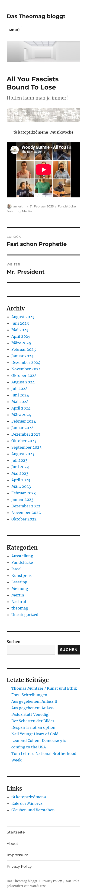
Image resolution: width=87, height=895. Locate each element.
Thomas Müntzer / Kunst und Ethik (44, 688)
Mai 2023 (19, 473)
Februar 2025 (23, 349)
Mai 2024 (20, 401)
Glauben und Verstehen (33, 810)
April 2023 (20, 480)
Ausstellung (22, 556)
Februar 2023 (23, 493)
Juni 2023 (20, 467)
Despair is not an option (33, 727)
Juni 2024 (20, 395)
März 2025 (21, 343)
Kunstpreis (21, 575)
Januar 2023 (22, 499)
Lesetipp (19, 582)
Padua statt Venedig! (30, 714)
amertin (19, 206)
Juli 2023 (19, 460)
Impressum (17, 855)
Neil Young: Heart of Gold (34, 734)
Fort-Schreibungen (29, 694)
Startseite (16, 832)
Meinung (14, 211)
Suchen (13, 641)
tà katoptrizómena (28, 797)
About (12, 843)
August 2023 (22, 453)
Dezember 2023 (25, 434)
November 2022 (26, 512)
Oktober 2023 (23, 440)
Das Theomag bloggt (36, 16)
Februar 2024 (23, 421)
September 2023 (26, 447)
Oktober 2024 (24, 375)
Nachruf (18, 601)
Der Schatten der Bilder (32, 721)
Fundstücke (67, 206)
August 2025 (23, 316)
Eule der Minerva (26, 803)
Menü (14, 30)
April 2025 (20, 336)
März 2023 (21, 486)
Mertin (27, 211)
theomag (19, 608)
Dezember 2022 (25, 506)
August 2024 (23, 382)
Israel (16, 569)
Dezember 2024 (25, 362)
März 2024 (21, 414)
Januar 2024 (22, 427)
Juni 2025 (20, 323)
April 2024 (20, 408)
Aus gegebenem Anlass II (34, 701)
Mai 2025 (20, 329)
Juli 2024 (19, 388)
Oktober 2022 (24, 519)
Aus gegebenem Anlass (32, 708)
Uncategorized (24, 614)
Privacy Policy (19, 866)
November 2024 (26, 369)
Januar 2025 (22, 356)
